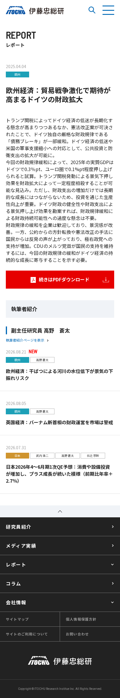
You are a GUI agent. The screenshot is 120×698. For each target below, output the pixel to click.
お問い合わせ (77, 633)
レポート (16, 564)
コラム (13, 583)
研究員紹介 (18, 526)
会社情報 (16, 602)
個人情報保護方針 (81, 619)
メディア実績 (21, 545)
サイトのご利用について (27, 633)
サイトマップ (17, 619)
